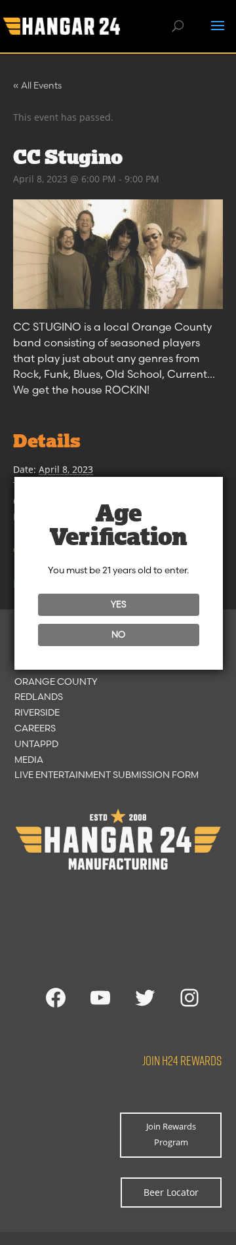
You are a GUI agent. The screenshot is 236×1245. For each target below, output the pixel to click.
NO (118, 634)
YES (119, 604)
